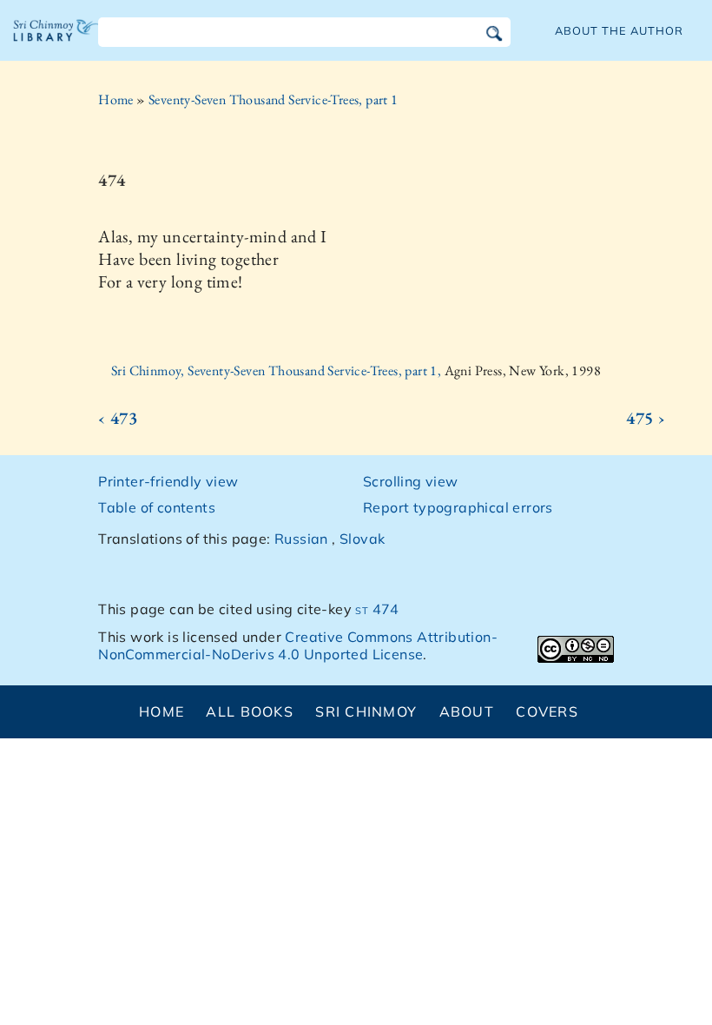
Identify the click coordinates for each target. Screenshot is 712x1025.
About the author (619, 30)
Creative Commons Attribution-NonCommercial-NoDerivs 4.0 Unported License (298, 646)
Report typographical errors (458, 507)
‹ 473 (117, 418)
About (466, 711)
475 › (645, 418)
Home (116, 99)
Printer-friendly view (168, 481)
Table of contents (156, 507)
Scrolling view (410, 481)
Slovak (362, 538)
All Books (249, 711)
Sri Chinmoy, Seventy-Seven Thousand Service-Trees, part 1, (278, 370)
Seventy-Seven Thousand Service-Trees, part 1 (273, 99)
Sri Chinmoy (366, 711)
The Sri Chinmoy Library (56, 43)
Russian (301, 538)
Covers (547, 711)
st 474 (377, 609)
